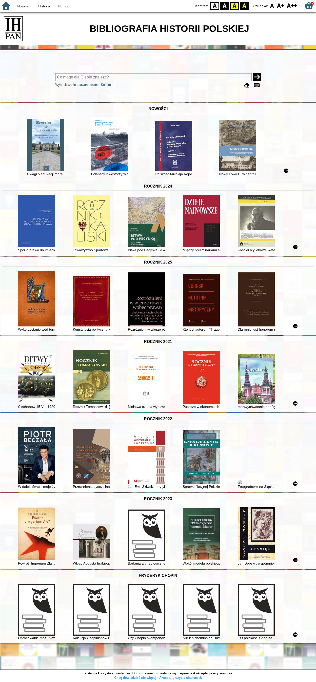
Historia (44, 6)
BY (244, 5)
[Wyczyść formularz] (247, 85)
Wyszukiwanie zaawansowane (77, 85)
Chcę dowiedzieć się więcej (135, 678)
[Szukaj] (257, 77)
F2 (292, 5)
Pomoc (63, 6)
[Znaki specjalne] (257, 85)
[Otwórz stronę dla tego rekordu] (47, 145)
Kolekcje (107, 85)
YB (234, 5)
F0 (272, 5)
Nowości (23, 6)
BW (224, 5)
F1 (280, 5)
